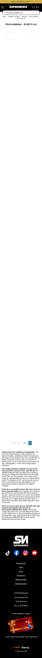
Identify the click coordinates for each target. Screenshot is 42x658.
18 (25, 443)
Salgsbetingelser (21, 584)
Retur (21, 571)
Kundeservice (21, 563)
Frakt (21, 567)
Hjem (4, 16)
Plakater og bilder (14, 16)
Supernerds (23, 651)
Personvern (21, 575)
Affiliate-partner (21, 580)
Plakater (24, 16)
